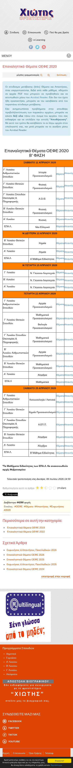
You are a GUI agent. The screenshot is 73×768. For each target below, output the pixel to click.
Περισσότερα (56, 765)
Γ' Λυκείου (11, 670)
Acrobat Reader (39, 97)
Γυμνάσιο (11, 657)
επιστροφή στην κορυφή (55, 576)
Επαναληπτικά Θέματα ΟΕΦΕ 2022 (26, 531)
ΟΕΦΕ (19, 506)
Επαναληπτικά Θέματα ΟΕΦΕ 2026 (25, 554)
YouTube (44, 47)
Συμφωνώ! (59, 760)
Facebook (31, 47)
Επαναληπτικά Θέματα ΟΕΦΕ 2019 (26, 527)
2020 (8, 510)
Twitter (37, 47)
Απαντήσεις (42, 506)
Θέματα (60, 174)
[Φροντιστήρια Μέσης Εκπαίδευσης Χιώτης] (36, 14)
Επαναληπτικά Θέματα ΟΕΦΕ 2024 (25, 569)
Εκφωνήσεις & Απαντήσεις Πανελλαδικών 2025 (32, 564)
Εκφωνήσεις (57, 506)
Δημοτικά (11, 653)
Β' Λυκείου (11, 666)
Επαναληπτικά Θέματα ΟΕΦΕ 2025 (25, 559)
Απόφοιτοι (11, 674)
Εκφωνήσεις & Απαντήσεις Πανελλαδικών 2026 (32, 550)
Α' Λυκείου (11, 662)
